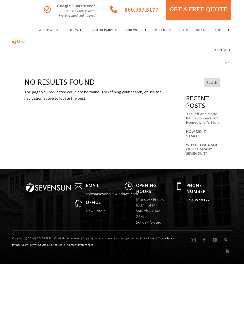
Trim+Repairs (101, 30)
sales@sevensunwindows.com (112, 193)
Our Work (134, 30)
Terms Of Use (38, 245)
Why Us (201, 30)
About (220, 30)
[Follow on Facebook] (204, 240)
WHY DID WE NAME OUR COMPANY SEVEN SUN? (202, 149)
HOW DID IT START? (196, 133)
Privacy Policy (20, 245)
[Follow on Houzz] (227, 251)
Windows (47, 30)
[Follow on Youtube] (214, 240)
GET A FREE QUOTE (198, 9)
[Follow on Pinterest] (225, 240)
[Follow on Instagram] (193, 240)
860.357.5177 (141, 9)
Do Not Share (57, 245)
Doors (72, 30)
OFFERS (161, 30)
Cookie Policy (166, 238)
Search (212, 82)
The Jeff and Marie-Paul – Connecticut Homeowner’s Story (203, 118)
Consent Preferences (80, 245)
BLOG (183, 30)
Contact (223, 50)
